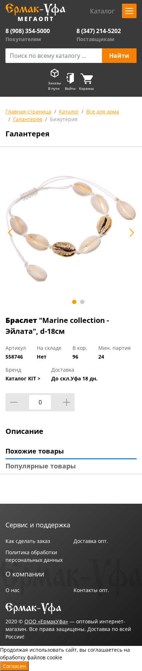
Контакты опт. (91, 590)
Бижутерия (64, 119)
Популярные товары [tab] (40, 466)
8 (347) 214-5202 (98, 31)
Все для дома (102, 111)
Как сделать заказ (27, 541)
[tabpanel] (71, 228)
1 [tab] (74, 302)
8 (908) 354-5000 (27, 31)
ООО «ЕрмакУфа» (46, 621)
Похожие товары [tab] (34, 451)
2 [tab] (82, 302)
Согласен (14, 666)
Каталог (69, 111)
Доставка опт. (91, 541)
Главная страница (28, 111)
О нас (12, 590)
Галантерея (27, 119)
